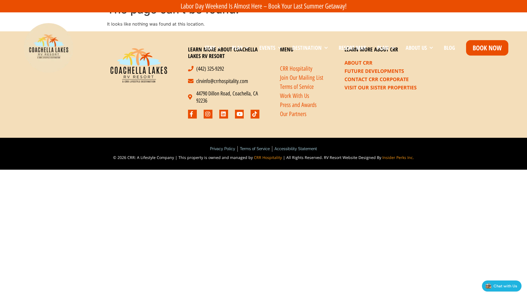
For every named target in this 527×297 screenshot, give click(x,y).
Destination (307, 47)
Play (237, 47)
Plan (383, 47)
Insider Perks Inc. (398, 157)
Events (267, 47)
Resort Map (352, 47)
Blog (449, 47)
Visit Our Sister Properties (380, 87)
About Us (416, 47)
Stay (210, 47)
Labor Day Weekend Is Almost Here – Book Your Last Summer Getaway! (264, 6)
